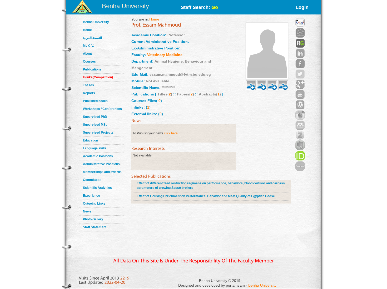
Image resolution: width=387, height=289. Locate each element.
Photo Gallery (93, 219)
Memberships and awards (102, 172)
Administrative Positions (101, 164)
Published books (95, 101)
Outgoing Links (94, 203)
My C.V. (88, 46)
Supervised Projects (98, 132)
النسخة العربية (92, 38)
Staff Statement (94, 227)
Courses (89, 61)
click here (171, 133)
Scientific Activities (97, 188)
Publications (92, 69)
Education (90, 140)
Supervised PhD (95, 117)
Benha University (125, 5)
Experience (91, 195)
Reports (89, 93)
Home (87, 30)
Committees (92, 180)
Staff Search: (199, 7)
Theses (88, 85)
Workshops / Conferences (102, 109)
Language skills (94, 148)
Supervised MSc (95, 124)
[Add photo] (251, 79)
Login (302, 7)
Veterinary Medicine (164, 55)
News (87, 211)
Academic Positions (98, 156)
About (87, 53)
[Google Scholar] (300, 16)
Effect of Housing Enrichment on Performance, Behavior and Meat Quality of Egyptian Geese (206, 196)
